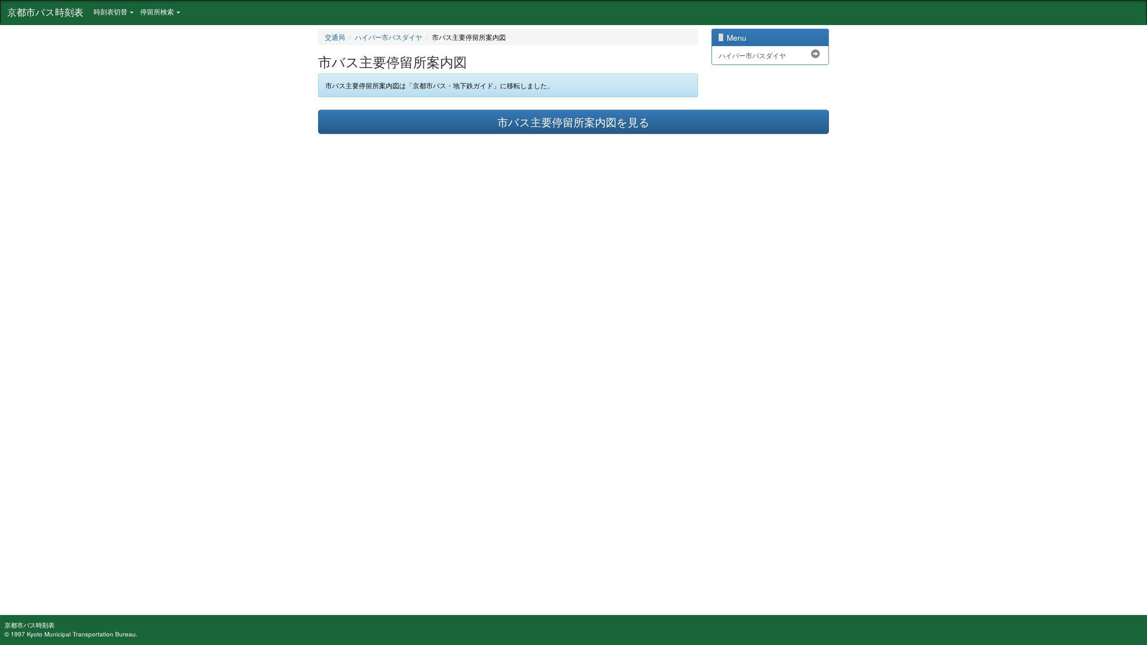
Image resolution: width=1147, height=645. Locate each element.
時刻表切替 (111, 11)
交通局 (335, 37)
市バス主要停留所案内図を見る (573, 121)
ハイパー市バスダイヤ (388, 37)
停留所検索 (158, 11)
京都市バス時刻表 (45, 11)
